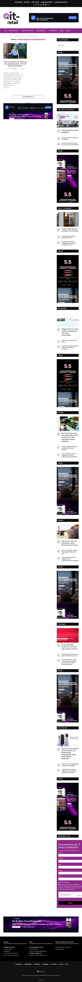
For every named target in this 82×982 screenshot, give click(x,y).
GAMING (68, 30)
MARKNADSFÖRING (46, 2)
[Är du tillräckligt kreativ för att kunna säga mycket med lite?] (68, 635)
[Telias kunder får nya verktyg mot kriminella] (68, 219)
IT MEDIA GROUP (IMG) (60, 2)
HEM (6, 30)
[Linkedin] (40, 5)
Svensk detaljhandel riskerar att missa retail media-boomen (69, 448)
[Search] (78, 40)
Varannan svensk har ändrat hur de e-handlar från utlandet (70, 143)
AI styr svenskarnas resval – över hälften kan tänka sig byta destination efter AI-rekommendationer (69, 662)
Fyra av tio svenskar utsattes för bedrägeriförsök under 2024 (70, 552)
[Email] (45, 5)
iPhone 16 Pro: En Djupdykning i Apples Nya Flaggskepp (70, 764)
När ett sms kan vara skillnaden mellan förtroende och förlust (70, 543)
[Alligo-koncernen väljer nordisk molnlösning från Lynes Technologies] (68, 319)
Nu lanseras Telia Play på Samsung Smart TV (68, 236)
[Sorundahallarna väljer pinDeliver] (68, 121)
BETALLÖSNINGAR (13, 30)
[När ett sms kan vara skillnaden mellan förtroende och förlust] (68, 531)
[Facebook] (33, 5)
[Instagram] (35, 5)
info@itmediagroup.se (13, 955)
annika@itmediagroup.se (40, 951)
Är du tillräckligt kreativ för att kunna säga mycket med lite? (70, 647)
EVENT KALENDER (16, 35)
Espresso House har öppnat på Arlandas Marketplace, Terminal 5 (70, 347)
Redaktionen (14, 68)
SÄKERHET (7, 35)
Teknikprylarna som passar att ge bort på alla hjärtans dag (70, 654)
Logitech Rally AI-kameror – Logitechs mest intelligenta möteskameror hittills (69, 771)
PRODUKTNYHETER (40, 30)
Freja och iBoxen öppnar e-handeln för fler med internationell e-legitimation (69, 455)
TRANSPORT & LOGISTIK (27, 30)
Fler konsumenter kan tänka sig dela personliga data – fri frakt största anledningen (15, 64)
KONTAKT (27, 2)
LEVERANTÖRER (53, 30)
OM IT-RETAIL (35, 2)
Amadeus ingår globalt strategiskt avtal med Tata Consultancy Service (69, 243)
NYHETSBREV (18, 2)
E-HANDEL (61, 30)
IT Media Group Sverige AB (54, 975)
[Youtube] (43, 5)
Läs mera (5, 87)
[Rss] (48, 5)
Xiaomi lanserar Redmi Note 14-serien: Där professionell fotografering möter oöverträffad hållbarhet (70, 754)
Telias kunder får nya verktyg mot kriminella (70, 230)
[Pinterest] (38, 5)
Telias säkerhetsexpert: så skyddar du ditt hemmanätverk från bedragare (70, 559)
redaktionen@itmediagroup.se (37, 955)
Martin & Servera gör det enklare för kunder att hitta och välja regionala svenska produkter (70, 437)
